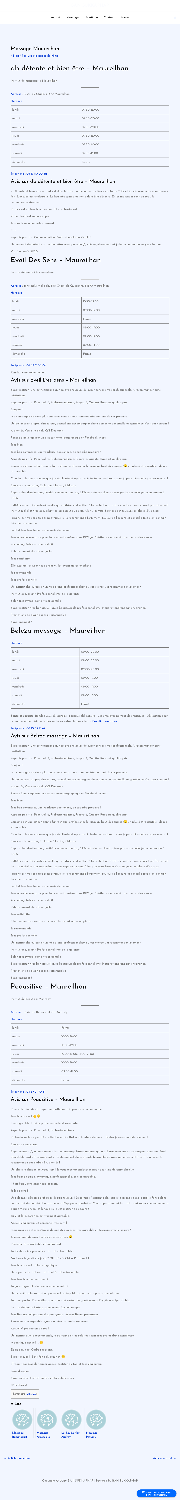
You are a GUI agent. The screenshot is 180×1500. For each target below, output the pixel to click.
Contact (109, 17)
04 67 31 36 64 (36, 365)
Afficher (31, 1394)
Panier (125, 17)
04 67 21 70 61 (35, 1091)
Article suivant (164, 1458)
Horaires (16, 101)
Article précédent (17, 1458)
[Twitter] (175, 17)
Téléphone (17, 173)
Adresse (16, 93)
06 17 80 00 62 (36, 173)
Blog (16, 55)
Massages (73, 17)
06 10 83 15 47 (35, 728)
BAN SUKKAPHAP (90, 5)
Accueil (55, 17)
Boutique (92, 17)
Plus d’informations (104, 721)
